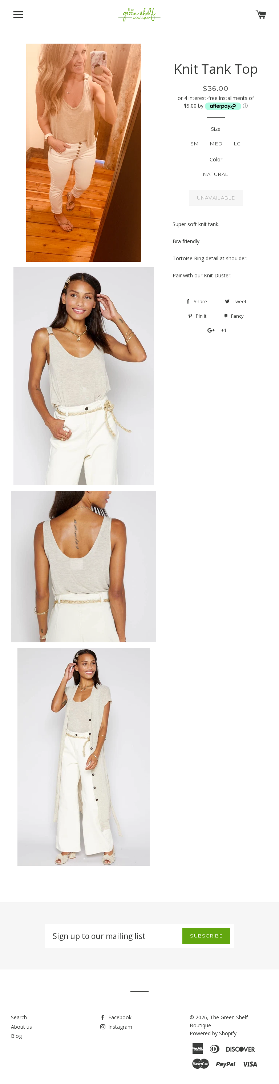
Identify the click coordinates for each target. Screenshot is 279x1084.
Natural (216, 174)
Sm (194, 143)
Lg (237, 143)
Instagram (119, 1026)
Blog (16, 1035)
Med (216, 143)
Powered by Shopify (213, 1033)
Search (19, 1017)
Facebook (119, 1017)
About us (21, 1026)
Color (216, 159)
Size (216, 128)
